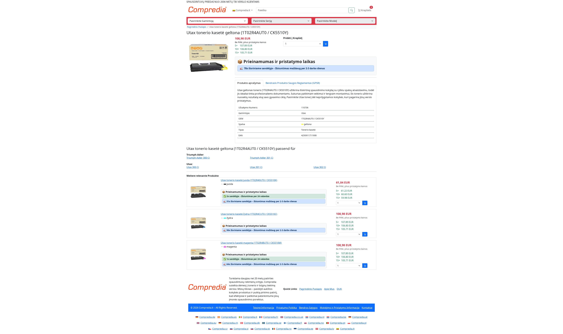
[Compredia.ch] (220, 323)
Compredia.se (273, 322)
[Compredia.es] (219, 317)
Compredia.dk (252, 322)
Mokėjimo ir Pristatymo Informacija (339, 307)
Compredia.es (229, 317)
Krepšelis (366, 9)
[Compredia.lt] (338, 328)
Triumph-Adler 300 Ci (198, 157)
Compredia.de (207, 317)
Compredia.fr (270, 317)
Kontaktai (367, 307)
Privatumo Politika (286, 307)
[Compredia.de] (197, 317)
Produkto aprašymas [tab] (249, 83)
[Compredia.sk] (253, 328)
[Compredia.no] (306, 323)
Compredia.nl (316, 317)
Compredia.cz (220, 328)
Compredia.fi (295, 322)
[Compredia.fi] (286, 323)
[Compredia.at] (350, 317)
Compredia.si (241, 328)
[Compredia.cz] (210, 328)
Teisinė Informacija (263, 307)
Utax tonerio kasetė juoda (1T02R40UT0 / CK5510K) (249, 180)
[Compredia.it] (241, 317)
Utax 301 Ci (256, 167)
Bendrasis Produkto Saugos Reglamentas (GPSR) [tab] (293, 83)
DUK (339, 289)
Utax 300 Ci (192, 167)
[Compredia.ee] (296, 328)
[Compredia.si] (232, 328)
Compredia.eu (208, 322)
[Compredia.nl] (307, 317)
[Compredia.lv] (317, 328)
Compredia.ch (230, 322)
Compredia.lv (326, 328)
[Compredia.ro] (274, 328)
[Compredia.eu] (199, 323)
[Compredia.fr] (261, 317)
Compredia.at (359, 317)
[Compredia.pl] (349, 323)
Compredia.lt (243, 10)
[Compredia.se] (264, 323)
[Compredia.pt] (328, 323)
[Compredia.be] (328, 317)
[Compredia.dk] (242, 323)
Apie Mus (329, 289)
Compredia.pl (358, 322)
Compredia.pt (337, 322)
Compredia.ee (305, 328)
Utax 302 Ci (320, 167)
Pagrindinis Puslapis (196, 26)
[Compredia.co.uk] (282, 317)
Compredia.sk (262, 328)
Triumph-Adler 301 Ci (261, 157)
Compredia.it (250, 317)
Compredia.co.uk (293, 317)
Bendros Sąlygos (308, 307)
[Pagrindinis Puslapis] (207, 287)
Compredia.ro (283, 328)
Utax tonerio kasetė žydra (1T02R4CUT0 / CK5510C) (249, 214)
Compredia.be (338, 317)
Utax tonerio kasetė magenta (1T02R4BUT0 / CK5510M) (251, 242)
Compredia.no (316, 322)
